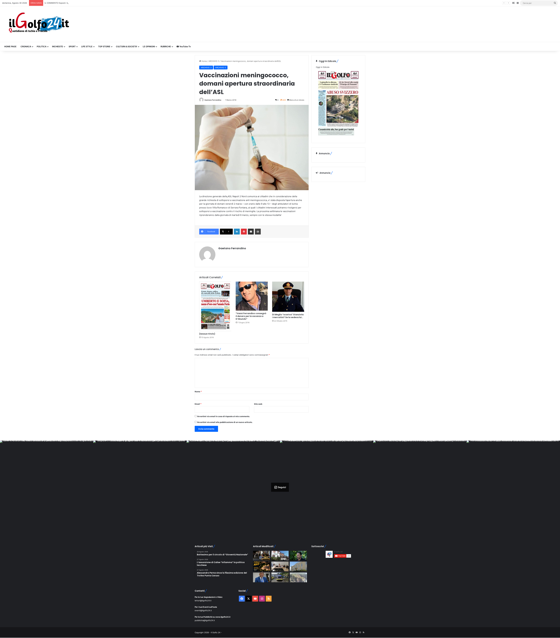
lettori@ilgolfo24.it (203, 600)
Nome (198, 391)
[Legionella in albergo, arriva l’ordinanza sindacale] (261, 577)
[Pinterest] (244, 231)
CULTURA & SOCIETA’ (126, 46)
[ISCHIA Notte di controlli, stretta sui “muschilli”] (261, 556)
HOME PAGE (10, 46)
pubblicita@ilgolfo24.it (205, 620)
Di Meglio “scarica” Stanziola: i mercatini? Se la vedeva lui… (288, 316)
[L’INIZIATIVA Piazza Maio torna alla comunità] (261, 566)
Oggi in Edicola (322, 67)
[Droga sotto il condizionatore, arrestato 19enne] (280, 556)
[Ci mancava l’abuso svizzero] (298, 577)
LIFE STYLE (86, 46)
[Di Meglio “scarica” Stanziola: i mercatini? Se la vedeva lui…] (288, 297)
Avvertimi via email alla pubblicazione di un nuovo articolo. (225, 422)
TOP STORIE (104, 46)
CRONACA (26, 46)
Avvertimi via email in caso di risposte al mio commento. (223, 416)
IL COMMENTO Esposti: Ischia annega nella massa (67, 3)
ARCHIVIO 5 (214, 61)
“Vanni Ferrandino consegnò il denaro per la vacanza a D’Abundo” (251, 316)
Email (198, 404)
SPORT (72, 46)
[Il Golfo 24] (38, 24)
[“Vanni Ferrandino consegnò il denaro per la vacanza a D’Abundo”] (252, 296)
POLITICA (41, 46)
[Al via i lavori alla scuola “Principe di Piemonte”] (298, 566)
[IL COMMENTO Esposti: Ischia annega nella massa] (298, 556)
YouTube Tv (185, 46)
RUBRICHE (166, 46)
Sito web (258, 404)
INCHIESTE (57, 46)
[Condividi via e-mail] (251, 231)
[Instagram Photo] (46, 487)
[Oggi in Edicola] (338, 137)
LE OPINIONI (149, 46)
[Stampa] (258, 231)
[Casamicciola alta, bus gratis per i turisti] (280, 566)
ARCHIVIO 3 (206, 67)
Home (204, 61)
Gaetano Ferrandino (212, 100)
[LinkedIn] (237, 231)
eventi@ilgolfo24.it (203, 610)
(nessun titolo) (207, 333)
